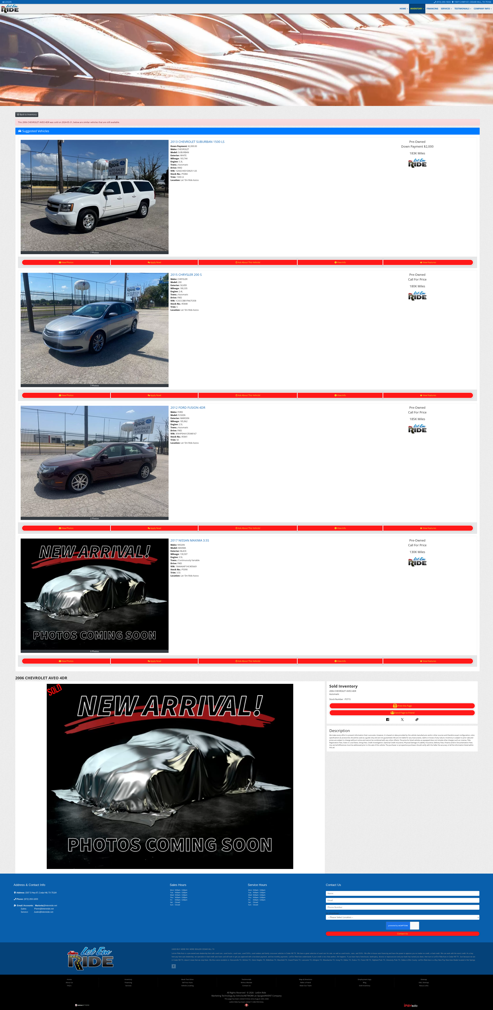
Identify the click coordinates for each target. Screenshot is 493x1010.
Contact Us (402, 933)
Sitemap (424, 979)
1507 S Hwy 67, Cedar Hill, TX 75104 (472, 2)
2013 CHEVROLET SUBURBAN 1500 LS (197, 141)
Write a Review (246, 982)
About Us (69, 982)
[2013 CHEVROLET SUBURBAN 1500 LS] (95, 195)
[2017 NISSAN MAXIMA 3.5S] (95, 594)
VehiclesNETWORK (245, 995)
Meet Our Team (306, 985)
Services (446, 8)
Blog (364, 982)
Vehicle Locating (187, 985)
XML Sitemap (424, 982)
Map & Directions (305, 979)
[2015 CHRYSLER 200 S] (95, 328)
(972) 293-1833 (443, 2)
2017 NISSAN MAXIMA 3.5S (189, 540)
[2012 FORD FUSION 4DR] (95, 461)
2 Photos (94, 518)
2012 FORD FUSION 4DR (187, 407)
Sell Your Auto (187, 982)
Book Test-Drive (187, 979)
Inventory (416, 8)
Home (403, 8)
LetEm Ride (260, 992)
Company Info (482, 8)
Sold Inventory (364, 985)
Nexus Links (423, 985)
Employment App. (365, 979)
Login (8, 2)
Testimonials (462, 8)
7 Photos (94, 252)
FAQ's (69, 985)
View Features (429, 262)
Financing (432, 8)
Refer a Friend (305, 982)
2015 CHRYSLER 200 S (186, 274)
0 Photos (94, 651)
